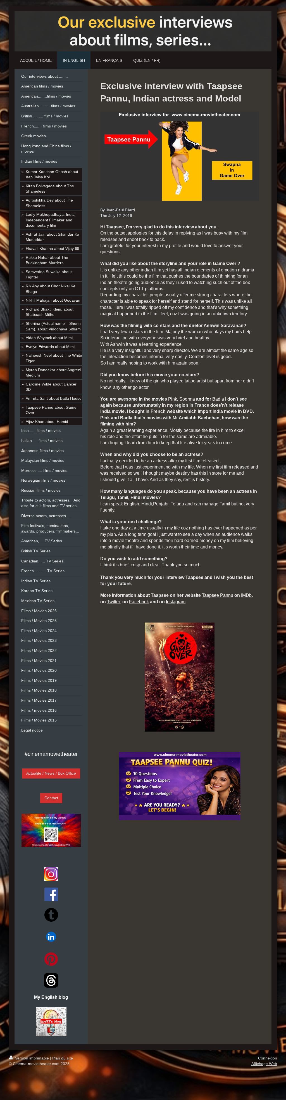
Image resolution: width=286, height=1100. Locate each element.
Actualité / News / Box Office (51, 773)
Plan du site (62, 1058)
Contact (51, 798)
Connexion (267, 1058)
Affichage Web (264, 1063)
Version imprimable (32, 1058)
